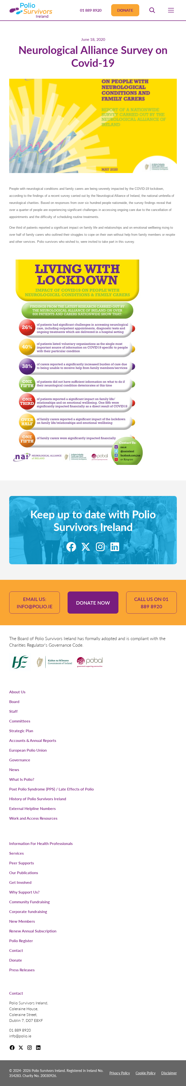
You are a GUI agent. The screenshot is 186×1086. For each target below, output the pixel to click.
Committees (19, 721)
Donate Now (93, 602)
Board (14, 701)
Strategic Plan (21, 730)
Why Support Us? (24, 892)
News (14, 769)
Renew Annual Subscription (32, 931)
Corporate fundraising (28, 911)
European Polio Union (28, 750)
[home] (31, 10)
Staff (13, 711)
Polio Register (21, 940)
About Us (17, 692)
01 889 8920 (90, 10)
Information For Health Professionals (41, 843)
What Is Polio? (21, 779)
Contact (16, 950)
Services (16, 853)
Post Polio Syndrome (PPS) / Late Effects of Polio (51, 789)
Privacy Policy (119, 1072)
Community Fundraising (29, 901)
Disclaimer (169, 1072)
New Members (22, 921)
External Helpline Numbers (32, 808)
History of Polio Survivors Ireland (37, 798)
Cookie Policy (145, 1072)
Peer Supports (21, 863)
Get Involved (20, 882)
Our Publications (23, 872)
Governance (19, 760)
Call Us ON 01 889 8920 (151, 603)
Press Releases (22, 970)
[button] (152, 10)
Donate (125, 10)
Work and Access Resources (33, 818)
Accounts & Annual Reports (32, 740)
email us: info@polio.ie (35, 603)
